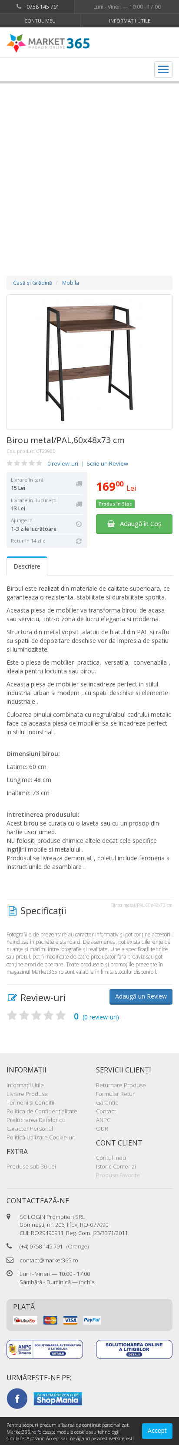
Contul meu (40, 20)
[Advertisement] (89, 170)
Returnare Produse (121, 1085)
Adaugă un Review (141, 996)
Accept (157, 1430)
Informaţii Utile (129, 20)
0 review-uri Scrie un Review (87, 463)
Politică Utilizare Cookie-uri (41, 1137)
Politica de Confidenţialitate (42, 1111)
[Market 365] (48, 43)
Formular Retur (115, 1094)
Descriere (26, 566)
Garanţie (107, 1102)
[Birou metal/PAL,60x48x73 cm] (89, 362)
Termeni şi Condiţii (30, 1102)
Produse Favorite (118, 1175)
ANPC (103, 1120)
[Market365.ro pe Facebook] (17, 1398)
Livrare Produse (27, 1094)
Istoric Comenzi (116, 1166)
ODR (102, 1128)
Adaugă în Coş (138, 523)
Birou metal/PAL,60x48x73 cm (66, 440)
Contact (106, 1111)
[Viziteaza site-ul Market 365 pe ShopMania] (57, 1398)
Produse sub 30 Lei (31, 1166)
